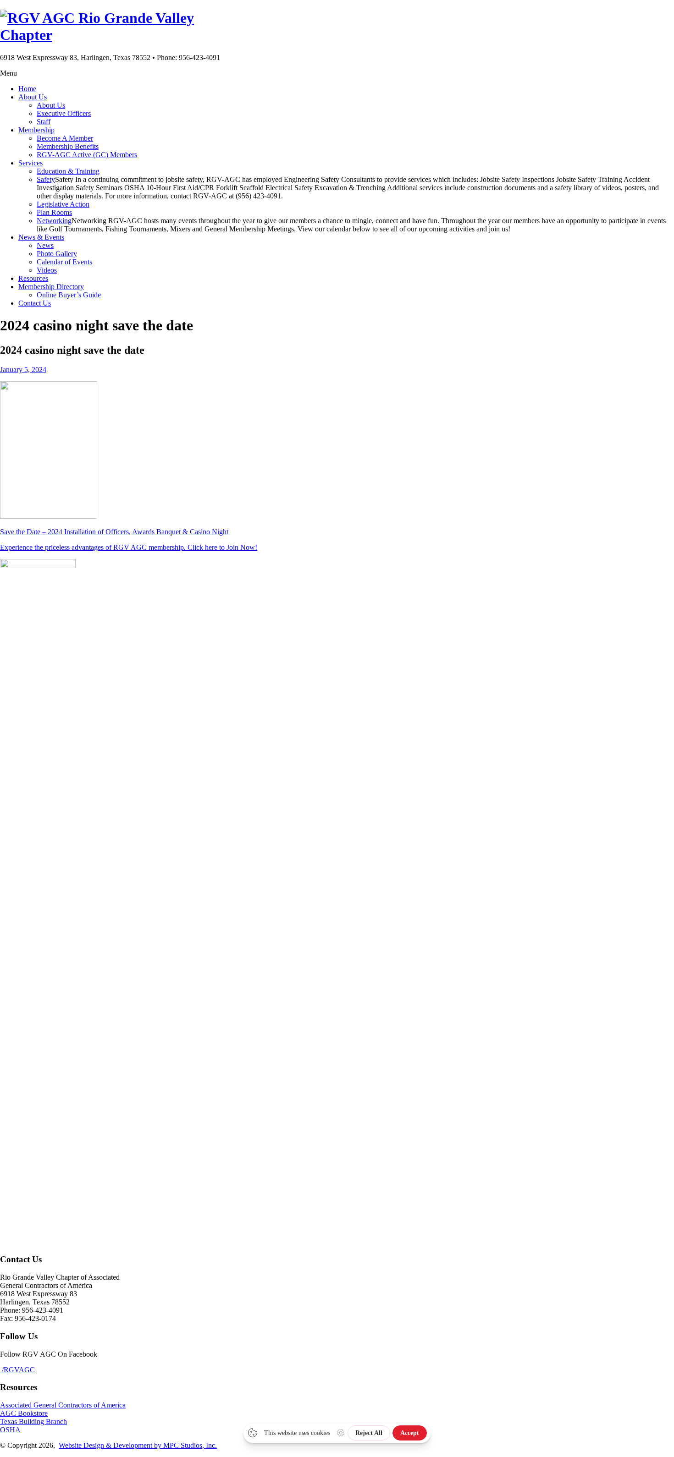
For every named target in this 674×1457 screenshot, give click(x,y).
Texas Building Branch (33, 1421)
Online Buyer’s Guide (69, 295)
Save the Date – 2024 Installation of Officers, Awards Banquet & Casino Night (114, 532)
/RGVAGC (17, 1370)
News (45, 245)
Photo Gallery (57, 253)
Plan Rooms (54, 212)
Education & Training (68, 171)
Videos (47, 270)
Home (27, 89)
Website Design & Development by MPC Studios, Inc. (138, 1445)
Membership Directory (51, 286)
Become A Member (65, 138)
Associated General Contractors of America (63, 1405)
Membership (36, 130)
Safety (46, 179)
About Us (32, 97)
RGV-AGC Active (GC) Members (87, 155)
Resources (33, 278)
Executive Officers (64, 113)
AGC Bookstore (24, 1413)
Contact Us (34, 303)
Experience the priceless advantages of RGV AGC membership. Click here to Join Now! (128, 547)
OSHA (10, 1430)
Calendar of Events (64, 262)
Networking (54, 221)
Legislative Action (63, 204)
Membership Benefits (68, 146)
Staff (43, 122)
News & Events (41, 237)
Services (30, 163)
